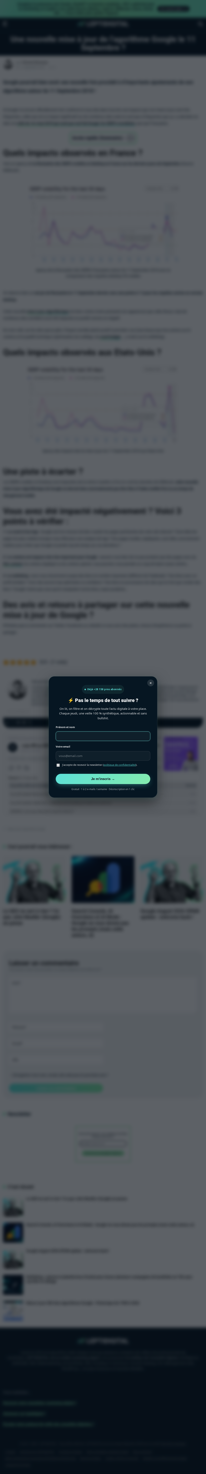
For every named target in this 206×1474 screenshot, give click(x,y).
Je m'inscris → (103, 779)
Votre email (63, 746)
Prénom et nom (65, 727)
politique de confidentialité (120, 765)
